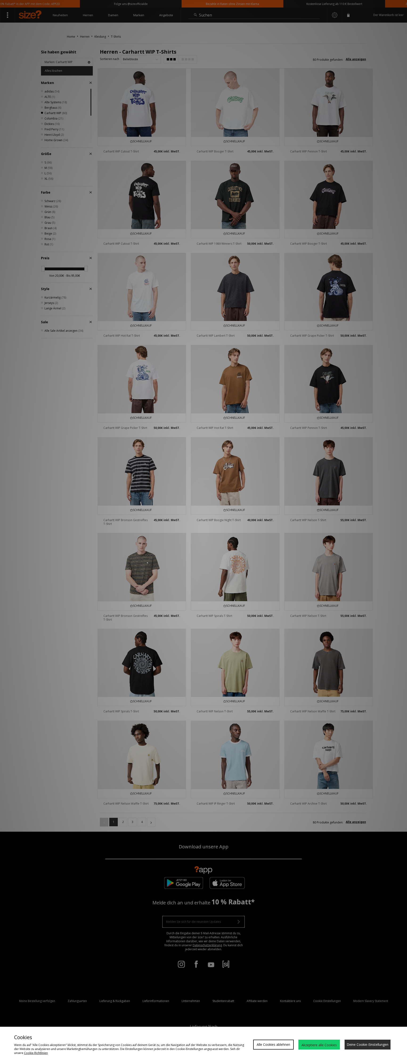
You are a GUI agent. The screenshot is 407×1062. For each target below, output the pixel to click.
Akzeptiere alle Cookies (319, 1045)
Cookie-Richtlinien (36, 1053)
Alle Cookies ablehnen (273, 1044)
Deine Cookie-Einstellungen (367, 1044)
